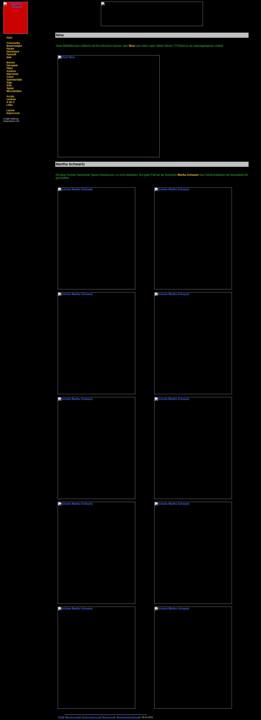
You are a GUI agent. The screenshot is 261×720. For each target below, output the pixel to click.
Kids (9, 85)
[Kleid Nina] (109, 156)
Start (9, 37)
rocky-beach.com (91, 717)
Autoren (11, 71)
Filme (10, 68)
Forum (10, 48)
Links (10, 105)
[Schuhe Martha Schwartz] (96, 288)
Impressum (13, 113)
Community (13, 43)
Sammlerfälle (14, 79)
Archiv (10, 96)
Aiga (9, 82)
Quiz (9, 57)
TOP (61, 717)
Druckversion (73, 717)
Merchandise (14, 91)
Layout (10, 110)
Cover (10, 76)
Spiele (10, 88)
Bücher (11, 62)
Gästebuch (13, 51)
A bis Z (10, 102)
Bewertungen (14, 45)
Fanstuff (11, 54)
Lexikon (11, 99)
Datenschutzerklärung (128, 717)
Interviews (13, 74)
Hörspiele (12, 65)
